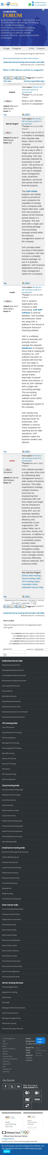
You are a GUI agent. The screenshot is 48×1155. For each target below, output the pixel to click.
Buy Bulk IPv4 (7, 888)
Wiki (4, 1041)
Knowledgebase (9, 1039)
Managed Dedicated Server (13, 670)
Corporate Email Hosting (11, 867)
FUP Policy (6, 1061)
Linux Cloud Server (9, 800)
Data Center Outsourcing (12, 966)
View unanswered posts (13, 58)
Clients (5, 1051)
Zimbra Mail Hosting (31, 575)
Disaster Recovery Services (12, 1028)
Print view (7, 81)
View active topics (31, 58)
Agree (6, 1151)
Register (17, 48)
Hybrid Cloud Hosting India (12, 831)
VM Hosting (6, 997)
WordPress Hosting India (11, 899)
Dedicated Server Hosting (14, 62)
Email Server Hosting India (13, 847)
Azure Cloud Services (10, 1013)
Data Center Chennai (10, 951)
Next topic (40, 81)
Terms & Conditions (10, 1059)
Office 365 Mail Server (10, 857)
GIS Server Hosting (9, 1023)
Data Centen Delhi (9, 930)
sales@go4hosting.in (40, 2)
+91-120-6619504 (40, 5)
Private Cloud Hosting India (12, 826)
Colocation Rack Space (11, 914)
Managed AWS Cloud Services (13, 1008)
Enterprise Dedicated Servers (13, 717)
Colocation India (29, 584)
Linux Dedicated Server (11, 686)
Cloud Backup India (9, 842)
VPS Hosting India (30, 581)
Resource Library (9, 1049)
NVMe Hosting (7, 893)
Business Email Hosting (10, 878)
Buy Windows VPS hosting (12, 732)
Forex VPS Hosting (9, 764)
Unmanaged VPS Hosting (11, 748)
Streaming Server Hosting (12, 836)
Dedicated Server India (32, 587)
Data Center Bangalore (11, 940)
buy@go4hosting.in (34, 1044)
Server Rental (7, 691)
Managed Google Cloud (11, 1018)
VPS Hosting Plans (9, 738)
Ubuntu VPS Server (9, 758)
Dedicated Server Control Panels (14, 712)
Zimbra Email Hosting (10, 873)
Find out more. (36, 1148)
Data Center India (10, 905)
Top (5, 115)
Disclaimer (7, 1064)
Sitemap (6, 1072)
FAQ (32, 48)
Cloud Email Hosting (9, 883)
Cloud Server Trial (8, 816)
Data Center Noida (9, 935)
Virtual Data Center (9, 956)
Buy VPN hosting (8, 753)
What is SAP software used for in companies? (23, 70)
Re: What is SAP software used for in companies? (32, 121)
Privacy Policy (7, 1056)
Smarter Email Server (10, 862)
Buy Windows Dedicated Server (14, 681)
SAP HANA (40, 62)
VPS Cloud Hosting (9, 774)
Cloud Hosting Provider (11, 977)
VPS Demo (6, 769)
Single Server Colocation (11, 919)
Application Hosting (9, 992)
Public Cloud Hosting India (12, 821)
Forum (5, 1044)
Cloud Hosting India (31, 578)
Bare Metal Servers (9, 696)
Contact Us (7, 1069)
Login (7, 48)
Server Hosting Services (12, 982)
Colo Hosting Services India (12, 909)
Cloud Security (7, 805)
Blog (4, 1046)
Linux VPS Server (8, 727)
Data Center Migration (11, 971)
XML (4, 1066)
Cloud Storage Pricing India (12, 790)
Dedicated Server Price (11, 665)
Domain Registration (10, 987)
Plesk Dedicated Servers (11, 701)
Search (41, 48)
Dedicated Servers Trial (11, 707)
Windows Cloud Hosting (11, 795)
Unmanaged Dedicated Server (14, 675)
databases (27, 348)
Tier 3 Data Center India (11, 961)
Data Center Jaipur (9, 945)
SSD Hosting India (8, 779)
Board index (30, 62)
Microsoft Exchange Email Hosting (15, 852)
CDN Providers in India (10, 810)
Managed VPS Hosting (10, 743)
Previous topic (29, 81)
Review (5, 1054)
